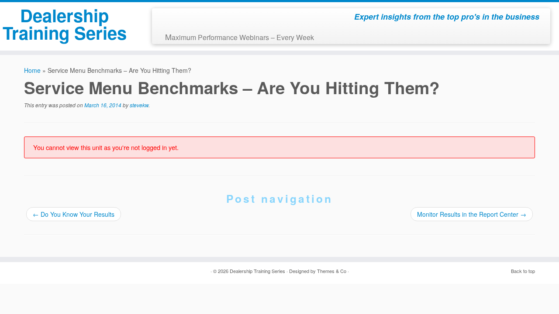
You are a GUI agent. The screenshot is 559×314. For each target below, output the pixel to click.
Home (32, 70)
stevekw (139, 105)
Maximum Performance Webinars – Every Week (239, 36)
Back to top (523, 270)
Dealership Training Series (65, 24)
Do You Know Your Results (73, 214)
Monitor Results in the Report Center (471, 214)
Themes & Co (331, 270)
